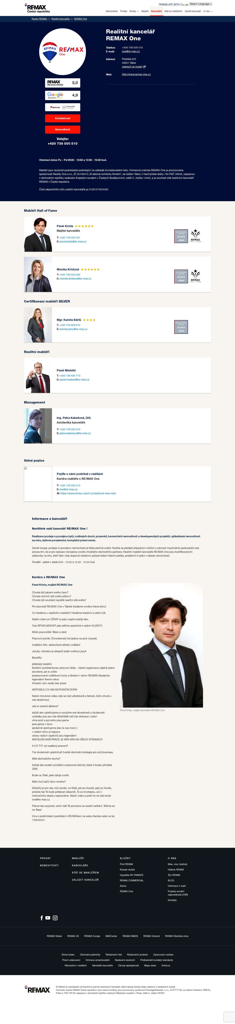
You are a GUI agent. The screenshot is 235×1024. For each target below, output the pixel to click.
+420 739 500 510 (69, 429)
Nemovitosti (112, 11)
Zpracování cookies (163, 955)
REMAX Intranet (151, 936)
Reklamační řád (114, 955)
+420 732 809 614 (69, 325)
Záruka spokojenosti (128, 966)
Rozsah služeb (127, 870)
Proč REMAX (126, 864)
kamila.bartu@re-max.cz (73, 329)
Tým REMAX (174, 875)
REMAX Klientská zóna (176, 936)
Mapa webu (150, 966)
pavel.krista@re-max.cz (73, 241)
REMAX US (73, 936)
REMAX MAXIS (130, 936)
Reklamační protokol (137, 955)
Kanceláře (156, 11)
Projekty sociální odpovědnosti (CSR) (178, 893)
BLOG (171, 881)
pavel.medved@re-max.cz (74, 380)
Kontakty (172, 900)
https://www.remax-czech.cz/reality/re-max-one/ (88, 493)
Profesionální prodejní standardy (156, 960)
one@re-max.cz (131, 51)
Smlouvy (166, 966)
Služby (132, 11)
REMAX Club (126, 891)
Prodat (123, 11)
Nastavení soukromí (125, 960)
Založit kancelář (193, 11)
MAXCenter (111, 936)
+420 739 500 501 (69, 238)
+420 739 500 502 (69, 275)
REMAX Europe (92, 936)
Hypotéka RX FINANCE (131, 875)
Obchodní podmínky (90, 955)
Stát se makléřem (173, 11)
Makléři (145, 11)
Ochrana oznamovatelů (98, 960)
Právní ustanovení (71, 960)
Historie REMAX (176, 870)
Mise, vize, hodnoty (177, 864)
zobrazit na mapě (132, 67)
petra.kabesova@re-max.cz (75, 433)
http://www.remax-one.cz (136, 74)
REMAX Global (54, 936)
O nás (207, 11)
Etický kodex (68, 955)
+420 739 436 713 (69, 376)
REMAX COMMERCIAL (132, 881)
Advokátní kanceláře (102, 966)
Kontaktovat (62, 118)
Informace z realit (177, 886)
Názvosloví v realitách (76, 966)
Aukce (123, 886)
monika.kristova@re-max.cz (75, 279)
